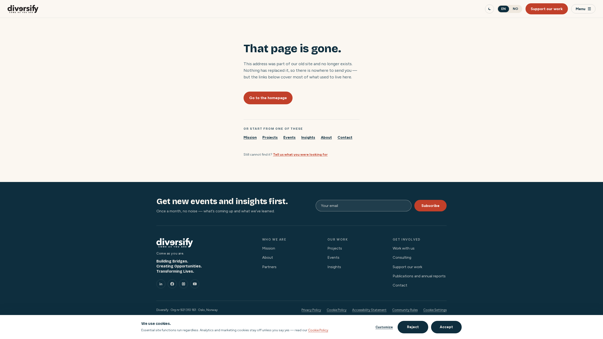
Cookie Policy (336, 310)
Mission (250, 137)
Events (289, 137)
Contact (345, 137)
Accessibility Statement (369, 310)
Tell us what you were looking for (300, 155)
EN (503, 9)
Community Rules (405, 310)
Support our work (547, 9)
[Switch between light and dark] (489, 8)
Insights (308, 137)
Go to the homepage (268, 98)
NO (515, 9)
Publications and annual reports (419, 276)
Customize (384, 327)
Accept (446, 327)
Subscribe (430, 205)
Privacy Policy (311, 310)
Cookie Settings (435, 310)
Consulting (402, 257)
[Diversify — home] (23, 9)
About (326, 137)
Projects (270, 137)
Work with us (404, 248)
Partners (269, 267)
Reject (413, 327)
